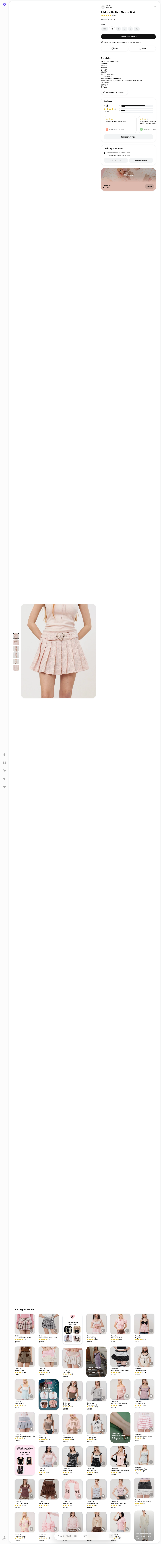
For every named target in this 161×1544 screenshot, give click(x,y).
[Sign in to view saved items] (4, 787)
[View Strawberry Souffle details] (53, 1404)
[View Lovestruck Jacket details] (20, 1470)
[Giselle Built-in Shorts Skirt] (144, 1422)
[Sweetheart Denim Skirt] (144, 1488)
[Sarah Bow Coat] (72, 1424)
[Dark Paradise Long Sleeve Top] (120, 1456)
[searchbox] (84, 1536)
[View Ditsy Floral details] (44, 1395)
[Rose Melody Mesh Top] (120, 1489)
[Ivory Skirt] (72, 1358)
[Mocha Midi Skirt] (49, 1489)
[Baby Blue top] (25, 1389)
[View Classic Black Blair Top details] (20, 1461)
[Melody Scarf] (72, 1489)
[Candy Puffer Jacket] (72, 1522)
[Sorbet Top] (72, 1391)
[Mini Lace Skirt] (49, 1357)
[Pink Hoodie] (120, 1522)
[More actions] (154, 6)
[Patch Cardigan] (25, 1522)
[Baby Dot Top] (96, 1456)
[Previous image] (25, 652)
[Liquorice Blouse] (144, 1357)
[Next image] (92, 652)
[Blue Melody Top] (96, 1489)
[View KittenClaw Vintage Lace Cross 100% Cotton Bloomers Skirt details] (77, 1330)
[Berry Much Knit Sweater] (120, 1389)
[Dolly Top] (144, 1324)
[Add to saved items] (31, 1331)
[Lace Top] (49, 1456)
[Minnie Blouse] (72, 1456)
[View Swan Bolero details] (53, 1395)
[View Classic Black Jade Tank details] (29, 1461)
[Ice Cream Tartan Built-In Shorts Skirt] (25, 1324)
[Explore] (4, 763)
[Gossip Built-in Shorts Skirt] (49, 1324)
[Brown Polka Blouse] (25, 1489)
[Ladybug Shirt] (96, 1424)
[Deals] (4, 779)
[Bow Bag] (49, 1522)
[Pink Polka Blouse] (144, 1389)
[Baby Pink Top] (96, 1324)
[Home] (4, 754)
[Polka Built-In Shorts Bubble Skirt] (120, 1357)
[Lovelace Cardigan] (96, 1522)
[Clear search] (111, 1536)
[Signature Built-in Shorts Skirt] (25, 1422)
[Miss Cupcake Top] (144, 1455)
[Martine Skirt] (25, 1357)
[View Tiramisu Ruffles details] (44, 1404)
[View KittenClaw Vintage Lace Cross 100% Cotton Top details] (68, 1330)
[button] (128, 106)
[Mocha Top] (49, 1424)
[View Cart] (4, 771)
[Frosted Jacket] (96, 1391)
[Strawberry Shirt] (120, 1324)
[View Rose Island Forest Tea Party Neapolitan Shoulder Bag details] (77, 1338)
